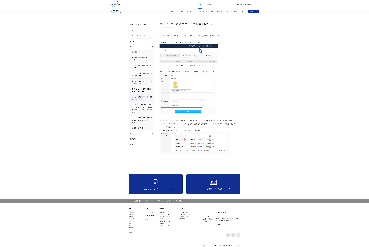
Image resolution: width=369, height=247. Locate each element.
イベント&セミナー (201, 11)
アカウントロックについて (140, 52)
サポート (219, 11)
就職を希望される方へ (165, 221)
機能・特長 (132, 214)
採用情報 (248, 4)
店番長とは (174, 11)
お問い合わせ (253, 11)
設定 (159, 201)
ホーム (131, 201)
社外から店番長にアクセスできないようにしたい (142, 82)
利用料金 (234, 11)
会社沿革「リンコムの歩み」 (167, 214)
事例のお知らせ (184, 216)
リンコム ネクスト (223, 4)
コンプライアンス (164, 216)
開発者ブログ (183, 219)
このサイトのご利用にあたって (222, 245)
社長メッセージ (164, 212)
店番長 (200, 4)
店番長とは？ (132, 212)
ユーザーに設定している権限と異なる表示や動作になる (142, 74)
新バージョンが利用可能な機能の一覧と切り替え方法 (142, 90)
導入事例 (189, 11)
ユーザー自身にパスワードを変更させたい (142, 98)
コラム (242, 11)
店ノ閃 (209, 4)
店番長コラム (183, 212)
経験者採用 (162, 223)
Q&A (154, 201)
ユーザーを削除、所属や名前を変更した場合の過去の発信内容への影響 (142, 120)
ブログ (255, 4)
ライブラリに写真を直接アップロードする (142, 66)
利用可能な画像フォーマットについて (142, 58)
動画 (212, 11)
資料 (226, 11)
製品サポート (147, 219)
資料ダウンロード (148, 212)
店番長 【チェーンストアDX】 (143, 201)
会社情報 (239, 4)
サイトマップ (236, 245)
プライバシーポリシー (205, 245)
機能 (182, 11)
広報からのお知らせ (185, 214)
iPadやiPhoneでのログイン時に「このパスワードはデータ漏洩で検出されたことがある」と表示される (142, 108)
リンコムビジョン (164, 225)
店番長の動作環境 (137, 128)
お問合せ (131, 232)
